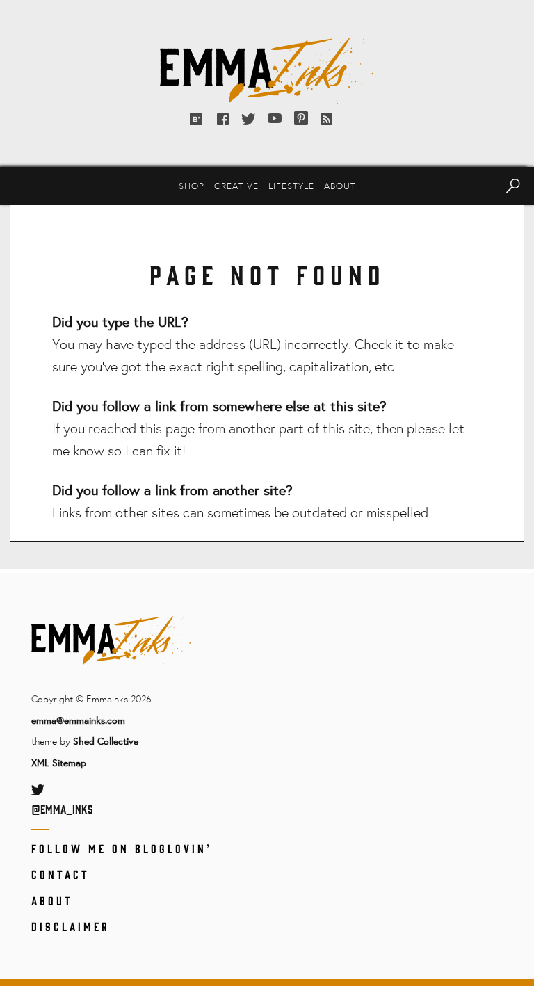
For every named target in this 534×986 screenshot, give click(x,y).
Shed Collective (105, 740)
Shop (191, 185)
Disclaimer (70, 926)
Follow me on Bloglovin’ (121, 848)
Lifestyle (291, 185)
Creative (236, 185)
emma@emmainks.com (78, 720)
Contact (60, 874)
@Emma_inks (62, 809)
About (340, 185)
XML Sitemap (58, 762)
